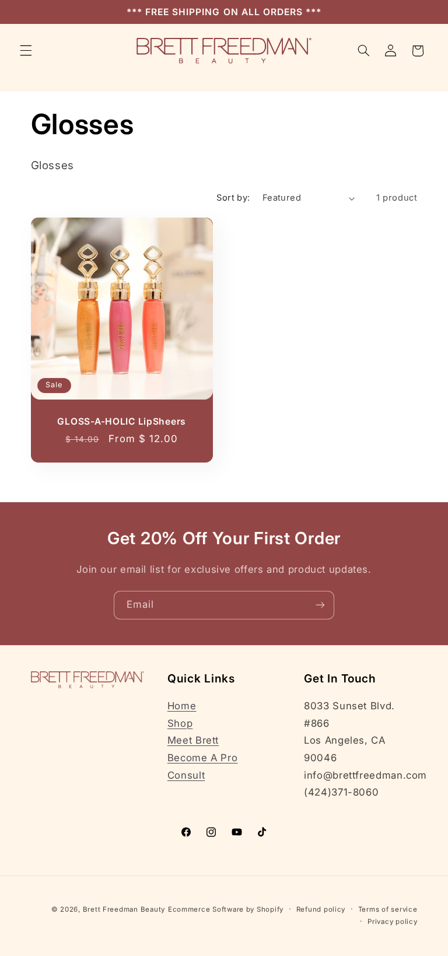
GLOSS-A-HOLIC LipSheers (121, 421)
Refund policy (321, 909)
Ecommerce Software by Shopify (226, 909)
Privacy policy (392, 922)
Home (182, 706)
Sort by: (233, 197)
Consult (186, 775)
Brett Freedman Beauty (124, 909)
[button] (25, 50)
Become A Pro (202, 758)
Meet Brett (193, 740)
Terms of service (388, 909)
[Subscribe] (320, 605)
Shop (180, 723)
